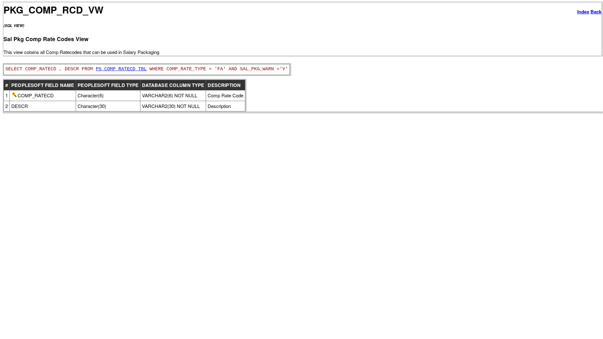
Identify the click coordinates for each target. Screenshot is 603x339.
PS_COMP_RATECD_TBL (121, 69)
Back (595, 11)
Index (583, 11)
